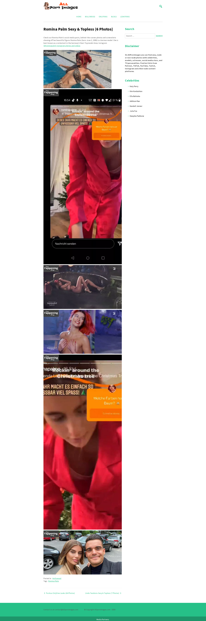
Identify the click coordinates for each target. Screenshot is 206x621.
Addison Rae (135, 101)
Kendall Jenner (136, 106)
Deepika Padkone (137, 116)
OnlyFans (103, 16)
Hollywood (56, 578)
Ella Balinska (135, 96)
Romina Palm (53, 581)
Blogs (114, 16)
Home (78, 16)
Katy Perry (134, 86)
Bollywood (90, 16)
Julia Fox (133, 111)
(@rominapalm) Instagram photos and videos (61, 46)
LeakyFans (125, 16)
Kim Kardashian (136, 91)
